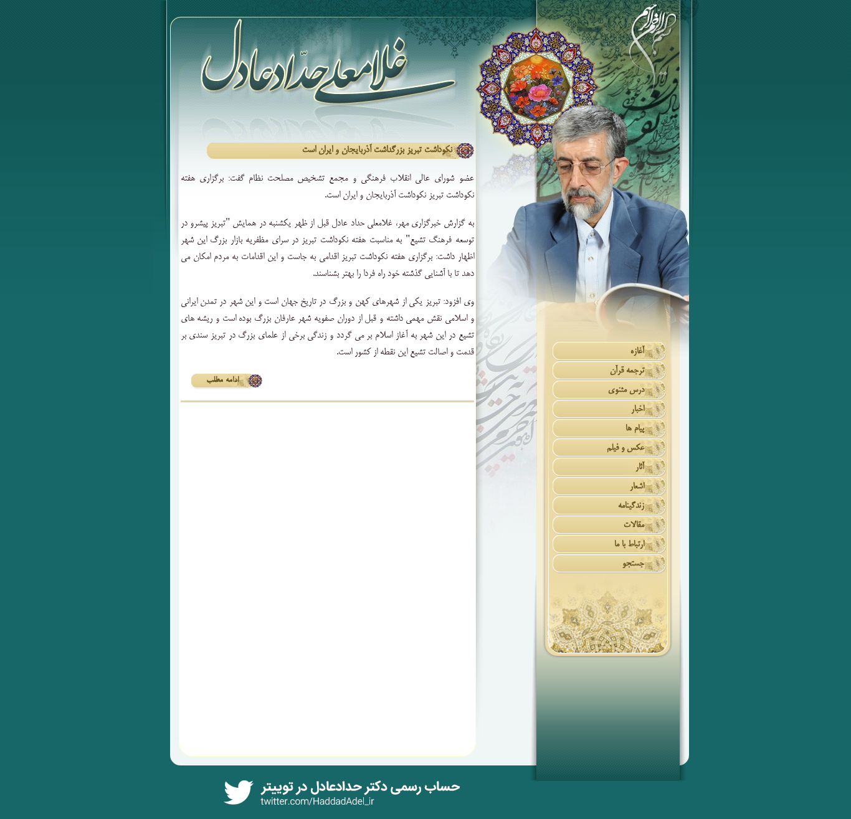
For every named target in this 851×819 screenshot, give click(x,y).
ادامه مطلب (222, 380)
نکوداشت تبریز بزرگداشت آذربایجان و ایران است (377, 150)
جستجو (633, 564)
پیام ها (634, 429)
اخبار (637, 409)
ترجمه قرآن (627, 371)
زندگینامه (631, 506)
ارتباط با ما (629, 544)
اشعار (637, 486)
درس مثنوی (626, 390)
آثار (639, 467)
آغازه (637, 351)
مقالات (634, 525)
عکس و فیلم (625, 448)
